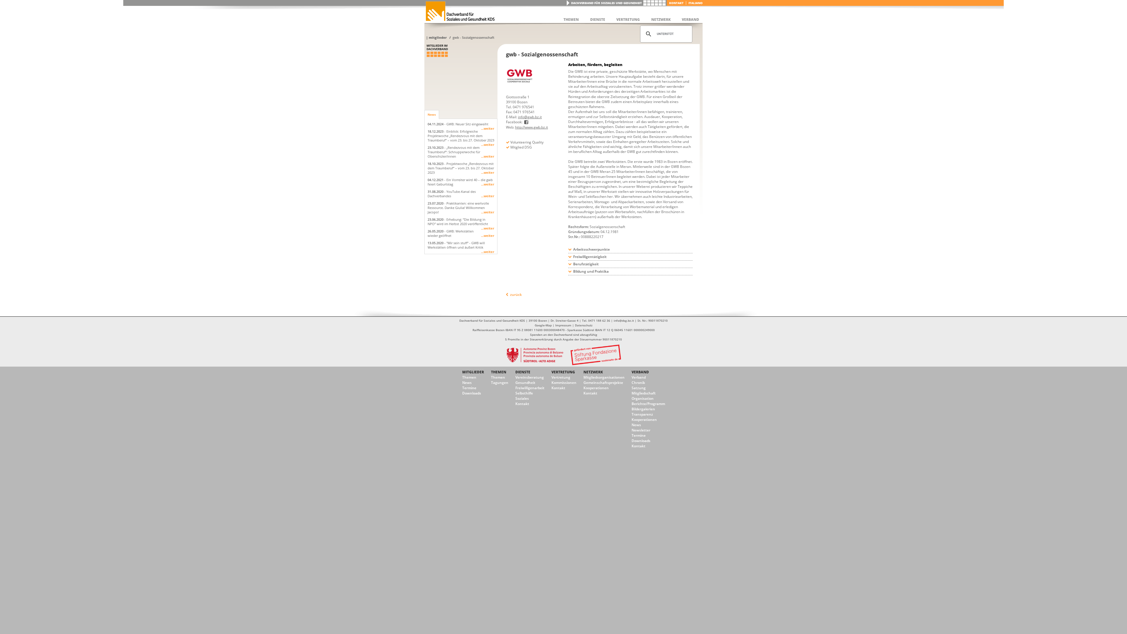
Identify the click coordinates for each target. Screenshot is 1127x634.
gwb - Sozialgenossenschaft (473, 37)
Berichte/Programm (648, 403)
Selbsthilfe (524, 393)
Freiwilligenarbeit (529, 387)
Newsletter (641, 430)
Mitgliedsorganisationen (604, 377)
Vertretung (563, 372)
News (432, 114)
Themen (469, 377)
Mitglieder (438, 37)
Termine (469, 387)
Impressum (563, 325)
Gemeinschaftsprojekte (603, 382)
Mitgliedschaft (644, 393)
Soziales (522, 398)
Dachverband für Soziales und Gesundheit (606, 3)
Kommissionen (563, 382)
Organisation (643, 398)
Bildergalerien (643, 409)
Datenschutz (584, 325)
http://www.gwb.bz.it (531, 127)
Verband (640, 372)
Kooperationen (596, 387)
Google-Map (543, 325)
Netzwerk (593, 372)
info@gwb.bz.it (530, 116)
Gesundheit (525, 382)
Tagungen (499, 382)
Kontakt (676, 3)
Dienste (522, 372)
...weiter (487, 128)
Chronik (638, 382)
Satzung (639, 387)
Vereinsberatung (529, 377)
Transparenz (642, 414)
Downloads (471, 393)
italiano (696, 3)
